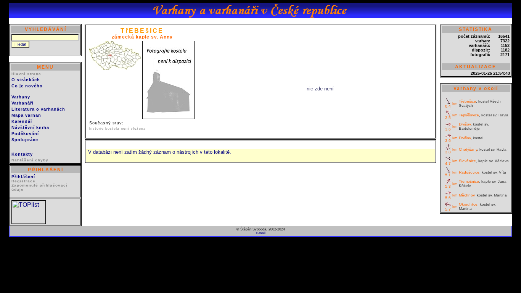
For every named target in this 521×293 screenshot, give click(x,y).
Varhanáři (22, 103)
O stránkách (25, 79)
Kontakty (22, 154)
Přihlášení (23, 176)
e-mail (260, 233)
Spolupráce (24, 139)
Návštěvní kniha (30, 127)
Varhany (20, 97)
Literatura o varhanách (38, 109)
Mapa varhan (26, 115)
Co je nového (27, 86)
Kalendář (21, 121)
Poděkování (25, 133)
